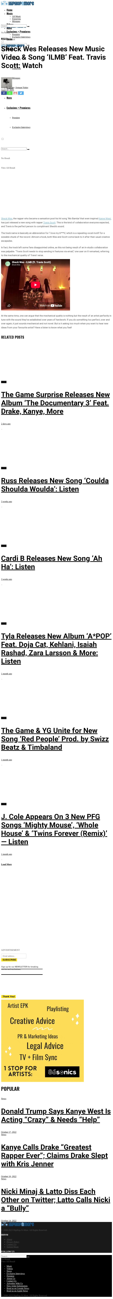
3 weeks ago (6, 501)
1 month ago (6, 674)
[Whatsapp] (9, 93)
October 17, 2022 (8, 1132)
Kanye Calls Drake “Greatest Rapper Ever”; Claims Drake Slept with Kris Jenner (54, 1155)
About (9, 1239)
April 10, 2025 (7, 90)
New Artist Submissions (17, 1286)
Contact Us (11, 1244)
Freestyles (16, 19)
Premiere (16, 34)
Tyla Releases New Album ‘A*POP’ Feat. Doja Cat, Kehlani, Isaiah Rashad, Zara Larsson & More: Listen (56, 648)
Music (10, 13)
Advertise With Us (15, 1283)
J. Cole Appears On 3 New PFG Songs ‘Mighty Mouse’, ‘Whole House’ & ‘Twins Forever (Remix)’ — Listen (54, 829)
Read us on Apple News (17, 1291)
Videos (10, 1268)
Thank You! (9, 996)
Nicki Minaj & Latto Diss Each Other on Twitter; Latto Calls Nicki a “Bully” (55, 1199)
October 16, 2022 (8, 1176)
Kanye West (105, 218)
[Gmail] (15, 93)
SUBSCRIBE (9, 959)
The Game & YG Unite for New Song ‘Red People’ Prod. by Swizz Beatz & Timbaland (55, 738)
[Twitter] (21, 93)
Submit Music (13, 1247)
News (3, 1098)
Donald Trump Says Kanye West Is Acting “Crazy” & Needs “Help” (56, 1115)
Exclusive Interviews (21, 37)
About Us (11, 1278)
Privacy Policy (13, 1242)
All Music (16, 16)
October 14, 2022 (8, 1220)
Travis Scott (49, 222)
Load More (6, 864)
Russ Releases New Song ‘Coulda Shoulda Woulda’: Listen (55, 485)
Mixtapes (16, 21)
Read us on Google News (18, 1288)
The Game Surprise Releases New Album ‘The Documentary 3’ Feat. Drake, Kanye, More (55, 402)
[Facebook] (4, 93)
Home (9, 10)
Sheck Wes (6, 218)
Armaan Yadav (21, 87)
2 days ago (5, 424)
